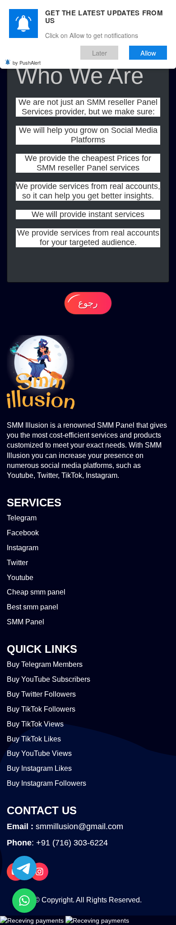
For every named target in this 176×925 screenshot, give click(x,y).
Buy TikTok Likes (34, 739)
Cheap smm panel (36, 592)
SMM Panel (25, 622)
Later (99, 52)
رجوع (88, 303)
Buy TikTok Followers (41, 709)
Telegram (22, 518)
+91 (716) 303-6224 (72, 842)
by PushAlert (27, 62)
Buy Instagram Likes (39, 768)
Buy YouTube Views (39, 753)
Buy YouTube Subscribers (48, 679)
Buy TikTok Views (35, 724)
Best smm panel (32, 607)
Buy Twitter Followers (41, 694)
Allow (148, 52)
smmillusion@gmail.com (79, 826)
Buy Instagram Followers (46, 783)
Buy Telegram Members (45, 664)
